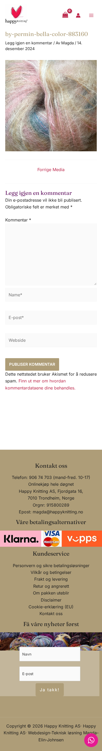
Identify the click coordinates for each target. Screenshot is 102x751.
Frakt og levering (51, 579)
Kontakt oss (51, 613)
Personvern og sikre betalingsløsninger (51, 565)
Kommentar (18, 220)
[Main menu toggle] (91, 15)
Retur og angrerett (51, 586)
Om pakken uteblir (51, 593)
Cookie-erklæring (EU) (51, 606)
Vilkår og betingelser (51, 572)
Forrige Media (51, 169)
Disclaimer (51, 600)
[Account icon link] (78, 15)
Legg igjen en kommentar (28, 42)
